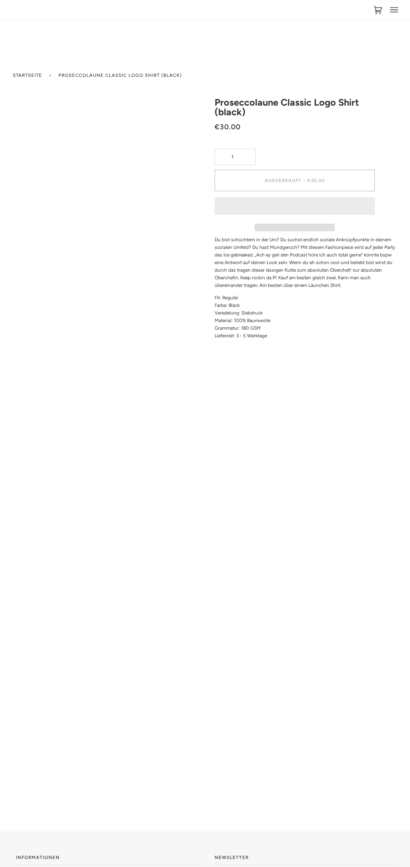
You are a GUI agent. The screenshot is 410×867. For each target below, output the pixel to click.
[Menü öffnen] (390, 10)
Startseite (27, 75)
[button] (295, 208)
